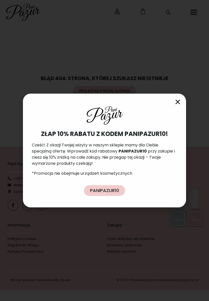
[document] (104, 150)
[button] (178, 102)
